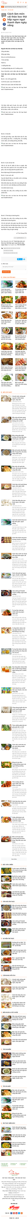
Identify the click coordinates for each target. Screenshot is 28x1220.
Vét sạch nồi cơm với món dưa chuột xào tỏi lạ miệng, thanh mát (6, 384)
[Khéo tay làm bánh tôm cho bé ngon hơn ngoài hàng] (6, 1063)
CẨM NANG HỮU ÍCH (17, 401)
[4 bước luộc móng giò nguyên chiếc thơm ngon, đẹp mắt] (6, 398)
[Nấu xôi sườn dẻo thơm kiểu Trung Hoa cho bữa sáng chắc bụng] (6, 452)
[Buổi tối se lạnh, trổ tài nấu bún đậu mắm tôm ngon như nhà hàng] (6, 879)
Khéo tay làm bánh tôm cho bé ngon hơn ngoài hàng (19, 1062)
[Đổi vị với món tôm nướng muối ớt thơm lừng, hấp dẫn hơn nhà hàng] (6, 839)
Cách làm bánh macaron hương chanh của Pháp (19, 914)
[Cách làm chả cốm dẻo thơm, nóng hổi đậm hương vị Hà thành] (6, 1153)
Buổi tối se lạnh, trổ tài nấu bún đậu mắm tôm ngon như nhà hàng (18, 878)
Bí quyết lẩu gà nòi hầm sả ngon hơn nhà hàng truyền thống (20, 337)
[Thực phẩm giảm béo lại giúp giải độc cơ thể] (6, 727)
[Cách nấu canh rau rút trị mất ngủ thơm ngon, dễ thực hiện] (6, 556)
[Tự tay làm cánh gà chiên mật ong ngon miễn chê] (6, 612)
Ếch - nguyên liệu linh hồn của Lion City (18, 958)
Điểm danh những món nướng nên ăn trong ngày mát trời (19, 1055)
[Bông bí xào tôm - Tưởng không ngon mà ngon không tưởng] (6, 765)
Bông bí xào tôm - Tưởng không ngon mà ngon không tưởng (7, 306)
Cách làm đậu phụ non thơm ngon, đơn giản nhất (19, 502)
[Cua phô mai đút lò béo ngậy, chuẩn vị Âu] (6, 1079)
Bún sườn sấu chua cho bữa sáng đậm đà (21, 384)
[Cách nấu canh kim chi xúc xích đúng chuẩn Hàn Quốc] (6, 747)
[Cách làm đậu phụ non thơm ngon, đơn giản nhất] (6, 503)
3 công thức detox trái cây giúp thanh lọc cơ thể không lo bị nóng (18, 629)
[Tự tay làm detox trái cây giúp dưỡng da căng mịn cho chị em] (6, 651)
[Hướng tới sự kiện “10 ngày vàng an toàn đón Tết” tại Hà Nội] (6, 945)
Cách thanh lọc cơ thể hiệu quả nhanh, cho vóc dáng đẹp (19, 689)
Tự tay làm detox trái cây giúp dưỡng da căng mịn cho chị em (19, 650)
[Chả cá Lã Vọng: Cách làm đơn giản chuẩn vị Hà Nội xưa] (6, 1145)
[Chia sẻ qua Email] (4, 28)
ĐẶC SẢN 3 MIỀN (8, 864)
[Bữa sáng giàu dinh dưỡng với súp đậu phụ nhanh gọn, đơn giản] (6, 438)
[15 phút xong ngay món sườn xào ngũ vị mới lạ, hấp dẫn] (6, 952)
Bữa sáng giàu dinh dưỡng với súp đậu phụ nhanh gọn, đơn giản (19, 437)
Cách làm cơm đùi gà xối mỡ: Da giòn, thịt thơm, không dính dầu (7, 353)
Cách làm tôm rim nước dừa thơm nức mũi (6, 322)
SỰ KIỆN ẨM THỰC (8, 938)
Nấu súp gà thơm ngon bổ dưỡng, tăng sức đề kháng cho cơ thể (19, 419)
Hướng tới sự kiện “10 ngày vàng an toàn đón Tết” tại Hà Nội (19, 944)
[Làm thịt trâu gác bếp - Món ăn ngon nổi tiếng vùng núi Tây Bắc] (6, 894)
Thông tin (11, 1218)
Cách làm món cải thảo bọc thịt (10, 252)
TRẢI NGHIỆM (7, 1049)
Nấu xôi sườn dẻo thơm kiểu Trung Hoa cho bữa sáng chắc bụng (19, 451)
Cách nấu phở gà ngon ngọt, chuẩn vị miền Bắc (19, 1128)
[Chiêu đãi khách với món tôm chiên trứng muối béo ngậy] (6, 820)
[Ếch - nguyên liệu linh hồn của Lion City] (6, 960)
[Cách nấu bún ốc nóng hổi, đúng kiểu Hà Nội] (6, 1137)
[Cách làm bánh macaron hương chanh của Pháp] (6, 540)
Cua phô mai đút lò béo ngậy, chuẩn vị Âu (19, 1077)
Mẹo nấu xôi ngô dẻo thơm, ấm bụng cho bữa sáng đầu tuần (19, 468)
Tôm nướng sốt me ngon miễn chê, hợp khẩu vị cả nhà (21, 306)
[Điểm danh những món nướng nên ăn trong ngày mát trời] (6, 1055)
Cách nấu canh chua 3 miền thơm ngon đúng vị (19, 884)
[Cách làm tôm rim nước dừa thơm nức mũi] (6, 803)
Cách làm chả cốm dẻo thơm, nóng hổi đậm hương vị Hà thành (19, 1152)
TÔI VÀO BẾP (15, 525)
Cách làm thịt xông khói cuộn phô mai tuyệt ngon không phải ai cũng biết (20, 368)
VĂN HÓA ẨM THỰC (16, 455)
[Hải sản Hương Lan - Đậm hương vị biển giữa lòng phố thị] (6, 968)
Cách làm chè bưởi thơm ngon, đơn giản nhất (19, 485)
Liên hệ (17, 1218)
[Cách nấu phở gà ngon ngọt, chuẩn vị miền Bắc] (6, 575)
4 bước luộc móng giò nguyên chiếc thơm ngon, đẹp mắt (18, 398)
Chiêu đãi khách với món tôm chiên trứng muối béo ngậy (18, 819)
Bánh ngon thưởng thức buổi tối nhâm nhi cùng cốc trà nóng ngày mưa (7, 368)
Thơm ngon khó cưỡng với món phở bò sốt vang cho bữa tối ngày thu (6, 337)
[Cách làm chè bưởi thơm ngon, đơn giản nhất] (6, 487)
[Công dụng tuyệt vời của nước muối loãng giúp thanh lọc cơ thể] (6, 710)
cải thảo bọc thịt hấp (8, 250)
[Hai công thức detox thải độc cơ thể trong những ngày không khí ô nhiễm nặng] (6, 669)
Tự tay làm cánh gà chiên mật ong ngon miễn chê (20, 291)
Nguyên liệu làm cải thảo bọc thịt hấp (12, 248)
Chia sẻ (20, 259)
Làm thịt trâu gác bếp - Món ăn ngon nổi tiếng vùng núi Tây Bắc (18, 893)
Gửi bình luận (6, 271)
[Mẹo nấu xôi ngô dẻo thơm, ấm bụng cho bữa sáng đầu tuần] (6, 469)
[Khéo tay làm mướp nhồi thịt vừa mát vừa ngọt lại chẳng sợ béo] (6, 1071)
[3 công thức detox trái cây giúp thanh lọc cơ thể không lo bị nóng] (6, 630)
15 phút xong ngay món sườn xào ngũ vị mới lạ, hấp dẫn (19, 952)
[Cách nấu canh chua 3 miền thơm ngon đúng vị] (6, 886)
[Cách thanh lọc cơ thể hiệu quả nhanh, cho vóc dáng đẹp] (6, 690)
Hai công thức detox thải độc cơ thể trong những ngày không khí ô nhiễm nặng (19, 669)
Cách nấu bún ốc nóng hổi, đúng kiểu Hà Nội (19, 1135)
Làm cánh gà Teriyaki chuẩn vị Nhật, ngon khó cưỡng (19, 592)
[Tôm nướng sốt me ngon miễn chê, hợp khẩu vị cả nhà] (6, 784)
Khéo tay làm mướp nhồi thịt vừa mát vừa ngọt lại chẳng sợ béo (19, 1070)
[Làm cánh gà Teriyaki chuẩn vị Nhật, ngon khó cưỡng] (6, 593)
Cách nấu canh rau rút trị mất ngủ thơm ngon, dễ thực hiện (19, 555)
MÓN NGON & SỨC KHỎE (17, 423)
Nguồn (19, 237)
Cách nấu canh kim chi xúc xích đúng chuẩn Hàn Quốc (19, 746)
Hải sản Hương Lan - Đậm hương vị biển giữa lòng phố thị (19, 967)
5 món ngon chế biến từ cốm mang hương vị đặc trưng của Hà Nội (19, 870)
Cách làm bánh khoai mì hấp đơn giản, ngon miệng (6, 291)
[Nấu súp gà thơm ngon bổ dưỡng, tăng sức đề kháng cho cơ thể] (6, 420)
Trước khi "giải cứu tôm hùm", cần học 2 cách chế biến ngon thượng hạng (21, 322)
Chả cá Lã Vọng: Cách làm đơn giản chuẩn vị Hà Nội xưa (18, 1144)
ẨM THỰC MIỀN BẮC (9, 1123)
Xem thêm (14, 859)
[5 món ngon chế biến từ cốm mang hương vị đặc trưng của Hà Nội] (6, 871)
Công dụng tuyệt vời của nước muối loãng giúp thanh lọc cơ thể (19, 709)
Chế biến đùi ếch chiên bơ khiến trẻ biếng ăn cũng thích (20, 353)
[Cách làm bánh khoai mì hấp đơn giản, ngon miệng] (6, 522)
